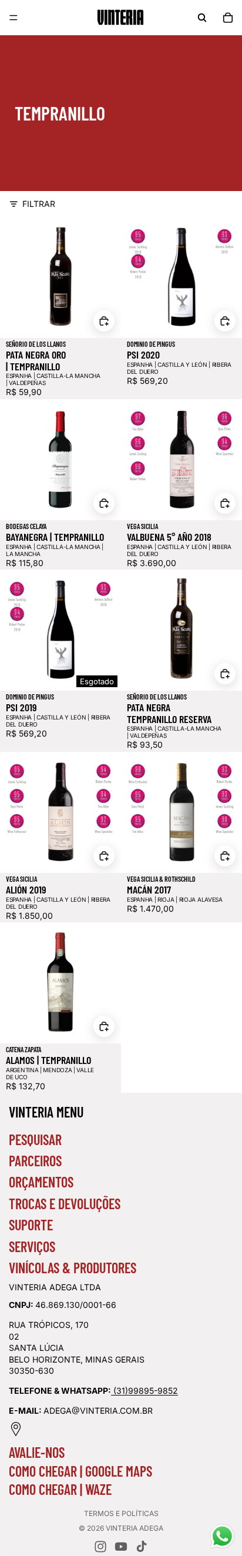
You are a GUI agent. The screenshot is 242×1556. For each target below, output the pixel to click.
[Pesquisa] (202, 18)
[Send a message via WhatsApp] (222, 1536)
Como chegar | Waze (60, 1489)
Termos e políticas (121, 1513)
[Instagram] (100, 1547)
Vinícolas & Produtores (72, 1267)
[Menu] (13, 17)
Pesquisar (35, 1139)
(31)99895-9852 (145, 1391)
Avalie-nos (37, 1452)
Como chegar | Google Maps (80, 1471)
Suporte (31, 1224)
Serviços (32, 1246)
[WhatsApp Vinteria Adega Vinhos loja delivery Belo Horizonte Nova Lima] (112, 1391)
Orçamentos (41, 1181)
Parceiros (35, 1160)
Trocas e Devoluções (64, 1203)
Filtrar (38, 204)
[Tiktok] (142, 1547)
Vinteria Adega (134, 1528)
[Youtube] (121, 1547)
